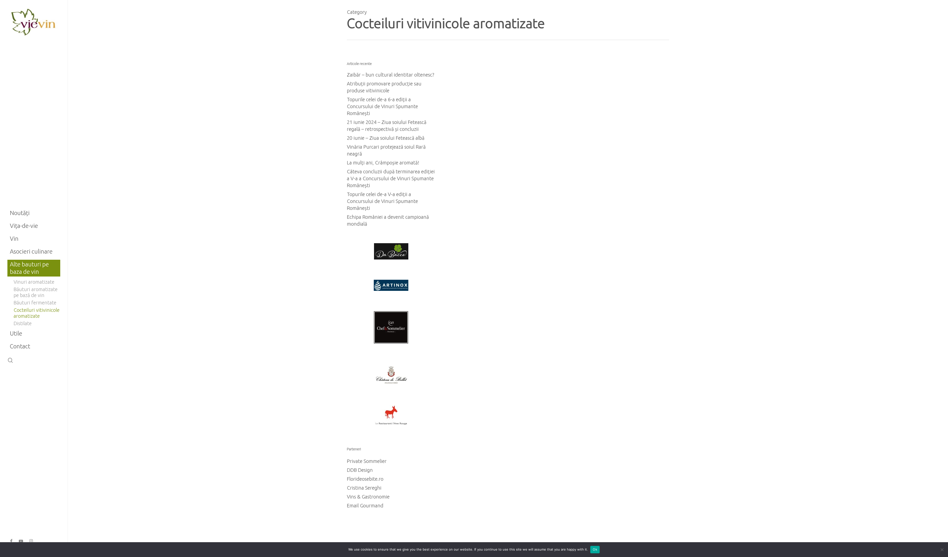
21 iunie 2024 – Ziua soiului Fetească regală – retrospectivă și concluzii (386, 125)
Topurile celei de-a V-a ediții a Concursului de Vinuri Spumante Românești (382, 201)
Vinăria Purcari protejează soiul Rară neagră (386, 150)
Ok (595, 549)
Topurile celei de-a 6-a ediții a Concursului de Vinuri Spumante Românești (382, 106)
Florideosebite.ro (365, 479)
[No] (941, 549)
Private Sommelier (367, 461)
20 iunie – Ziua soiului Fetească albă (385, 138)
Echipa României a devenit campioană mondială (388, 220)
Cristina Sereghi (364, 488)
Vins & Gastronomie (368, 496)
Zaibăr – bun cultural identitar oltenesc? (390, 75)
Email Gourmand (365, 505)
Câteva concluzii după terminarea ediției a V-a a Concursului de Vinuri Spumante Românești (391, 178)
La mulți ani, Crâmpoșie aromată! (383, 162)
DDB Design (360, 470)
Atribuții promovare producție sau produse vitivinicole (384, 87)
